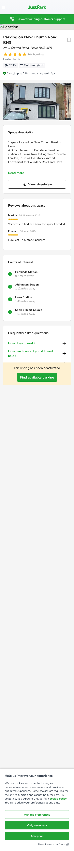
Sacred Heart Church (28, 310)
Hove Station (23, 297)
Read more (16, 173)
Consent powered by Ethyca (51, 844)
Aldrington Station (27, 285)
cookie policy (58, 799)
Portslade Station (26, 272)
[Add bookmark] (69, 40)
